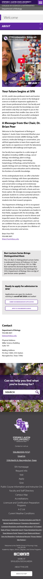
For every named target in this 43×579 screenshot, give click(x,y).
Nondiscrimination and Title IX (29, 520)
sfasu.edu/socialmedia (21, 561)
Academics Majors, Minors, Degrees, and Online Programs (21, 549)
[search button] (37, 392)
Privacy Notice (36, 536)
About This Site (21, 567)
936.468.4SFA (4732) (21, 452)
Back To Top (21, 573)
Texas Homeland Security (32, 530)
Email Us (21, 456)
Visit (21, 474)
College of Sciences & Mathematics (18, 6)
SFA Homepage (21, 466)
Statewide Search (17, 530)
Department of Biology (12, 8)
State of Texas (5, 530)
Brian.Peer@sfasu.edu (10, 239)
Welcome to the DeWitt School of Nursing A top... (21, 545)
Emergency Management (30, 523)
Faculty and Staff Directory (21, 490)
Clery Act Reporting (8, 536)
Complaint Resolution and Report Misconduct (17, 526)
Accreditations (21, 498)
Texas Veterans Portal (10, 533)
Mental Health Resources (11, 523)
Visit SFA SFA (22, 547)
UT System (37, 526)
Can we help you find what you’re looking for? (21, 382)
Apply (21, 478)
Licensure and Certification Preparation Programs (21, 504)
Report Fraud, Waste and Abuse (29, 533)
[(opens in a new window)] (15, 554)
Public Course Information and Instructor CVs (21, 486)
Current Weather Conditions (21, 513)
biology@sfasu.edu (9, 335)
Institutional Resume (23, 536)
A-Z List (21, 509)
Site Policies (21, 540)
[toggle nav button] (40, 2)
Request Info (21, 470)
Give (21, 482)
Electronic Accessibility (10, 520)
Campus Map (21, 494)
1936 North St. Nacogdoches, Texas (21, 460)
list (35, 271)
